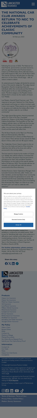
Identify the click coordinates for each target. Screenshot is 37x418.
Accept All (18, 225)
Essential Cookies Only (18, 219)
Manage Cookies (18, 214)
